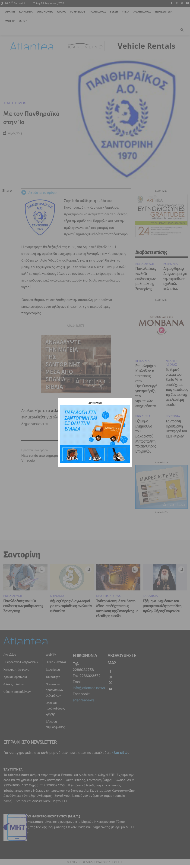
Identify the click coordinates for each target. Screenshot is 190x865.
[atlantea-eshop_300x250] (95, 462)
